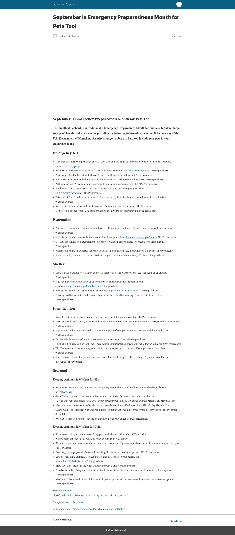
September (119, 509)
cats (61, 509)
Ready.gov (66, 490)
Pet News (78, 502)
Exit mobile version (117, 530)
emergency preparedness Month (89, 509)
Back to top (176, 521)
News (68, 502)
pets (109, 509)
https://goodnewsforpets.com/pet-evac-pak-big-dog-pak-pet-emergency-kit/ (90, 495)
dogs (67, 509)
